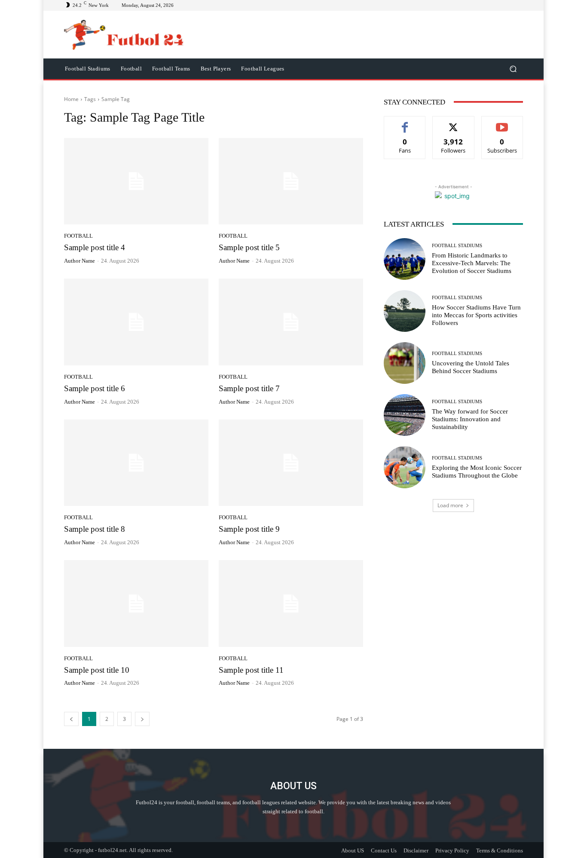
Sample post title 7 (249, 388)
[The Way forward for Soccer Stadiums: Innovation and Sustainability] (404, 415)
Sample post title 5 (249, 247)
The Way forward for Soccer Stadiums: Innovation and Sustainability (470, 419)
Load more (450, 505)
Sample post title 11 (251, 669)
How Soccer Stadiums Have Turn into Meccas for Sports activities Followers (476, 315)
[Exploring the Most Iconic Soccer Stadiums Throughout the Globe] (404, 467)
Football (78, 236)
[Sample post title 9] (291, 463)
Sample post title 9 (249, 528)
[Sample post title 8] (136, 463)
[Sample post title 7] (291, 322)
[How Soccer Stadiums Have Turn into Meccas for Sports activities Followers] (404, 311)
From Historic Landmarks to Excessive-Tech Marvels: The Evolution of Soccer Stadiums (471, 263)
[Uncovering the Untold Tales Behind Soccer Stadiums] (404, 363)
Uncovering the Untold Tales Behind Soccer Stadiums (470, 367)
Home (71, 99)
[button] (513, 68)
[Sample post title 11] (291, 603)
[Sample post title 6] (136, 322)
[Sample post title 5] (291, 181)
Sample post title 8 (94, 528)
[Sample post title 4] (136, 181)
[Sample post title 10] (136, 603)
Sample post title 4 (94, 247)
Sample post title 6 (94, 388)
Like (405, 123)
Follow (453, 123)
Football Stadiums (457, 245)
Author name (79, 260)
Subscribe (502, 123)
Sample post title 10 (96, 669)
